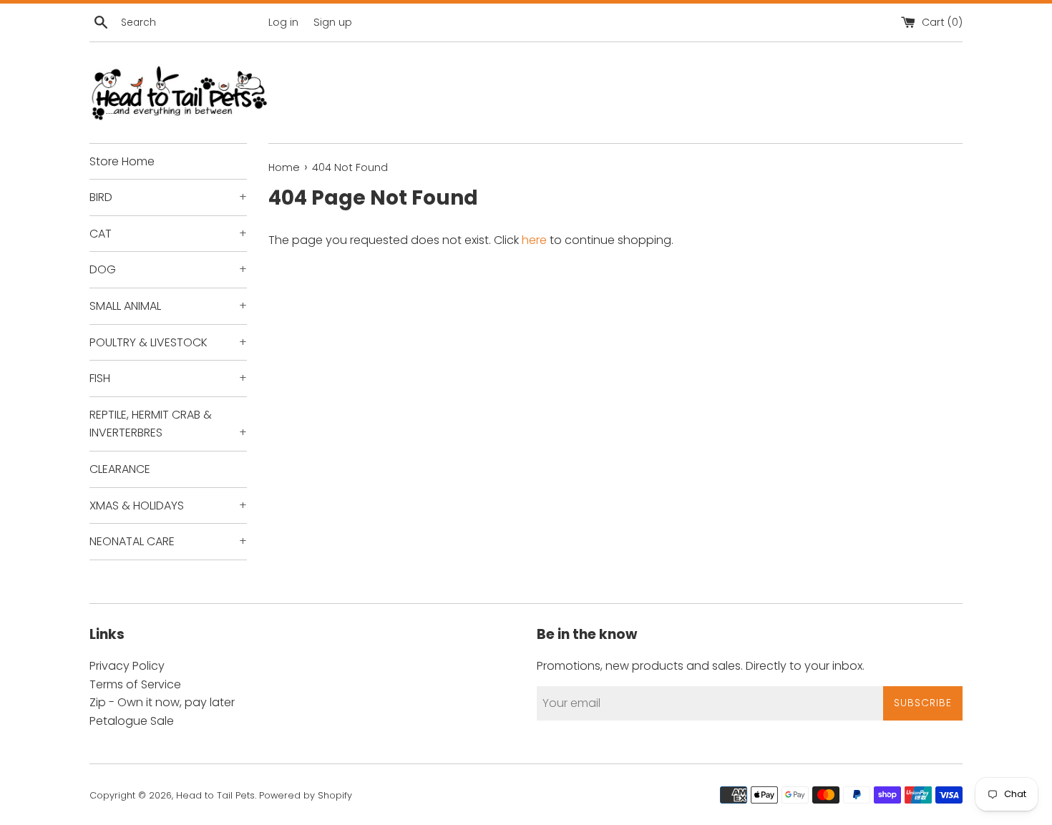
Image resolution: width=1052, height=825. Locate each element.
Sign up (332, 22)
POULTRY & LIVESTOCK (168, 342)
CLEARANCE (119, 469)
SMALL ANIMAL (168, 306)
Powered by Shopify (305, 795)
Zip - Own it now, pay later (162, 702)
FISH (168, 378)
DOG (168, 269)
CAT (168, 233)
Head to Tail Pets (215, 795)
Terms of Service (135, 684)
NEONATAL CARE (168, 541)
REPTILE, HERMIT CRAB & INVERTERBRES (168, 423)
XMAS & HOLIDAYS (168, 505)
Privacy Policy (127, 666)
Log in (283, 22)
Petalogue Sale (131, 721)
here (534, 240)
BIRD (168, 197)
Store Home (122, 161)
